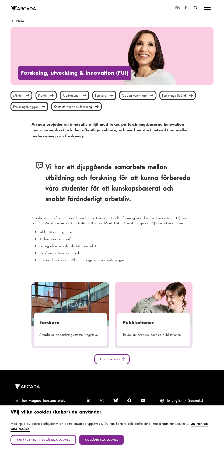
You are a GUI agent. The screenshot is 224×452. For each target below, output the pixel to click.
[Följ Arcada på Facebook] (129, 401)
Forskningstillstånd (174, 95)
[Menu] (207, 8)
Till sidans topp (110, 359)
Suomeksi (187, 8)
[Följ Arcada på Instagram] (102, 401)
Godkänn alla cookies (101, 440)
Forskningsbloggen (25, 106)
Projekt (42, 95)
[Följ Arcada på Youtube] (142, 401)
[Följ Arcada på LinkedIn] (88, 401)
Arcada (23, 9)
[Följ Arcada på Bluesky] (115, 401)
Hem (20, 21)
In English (178, 8)
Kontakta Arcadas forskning (73, 106)
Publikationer (71, 95)
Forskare (101, 95)
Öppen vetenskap (134, 95)
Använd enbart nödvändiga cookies (43, 440)
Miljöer (18, 95)
